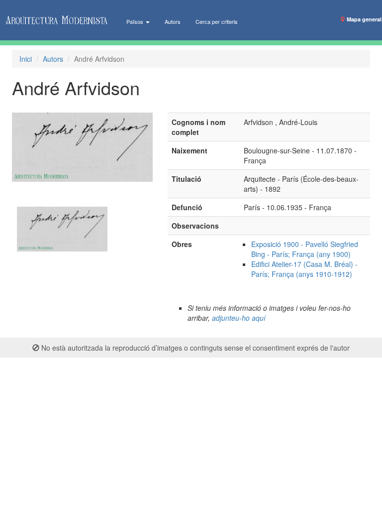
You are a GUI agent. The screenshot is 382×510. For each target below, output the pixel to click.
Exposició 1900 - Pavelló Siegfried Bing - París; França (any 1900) (304, 249)
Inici (25, 59)
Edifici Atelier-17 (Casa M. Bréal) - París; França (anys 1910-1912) (304, 269)
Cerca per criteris (216, 21)
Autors (173, 21)
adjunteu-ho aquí (239, 318)
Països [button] (135, 21)
